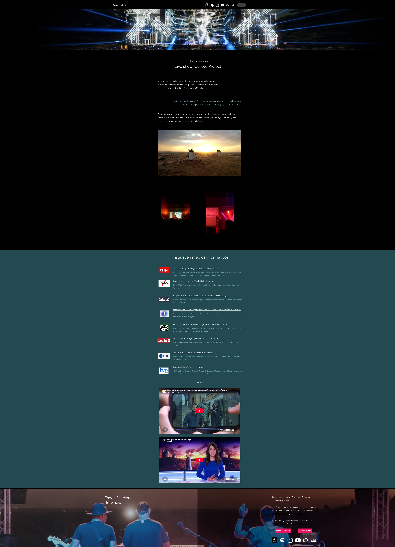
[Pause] (160, 175)
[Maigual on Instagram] (217, 5)
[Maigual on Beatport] (227, 5)
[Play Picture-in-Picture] (234, 175)
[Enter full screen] (238, 175)
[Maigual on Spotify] (212, 5)
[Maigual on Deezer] (232, 5)
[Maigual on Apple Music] (207, 5)
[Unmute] (164, 175)
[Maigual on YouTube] (222, 5)
